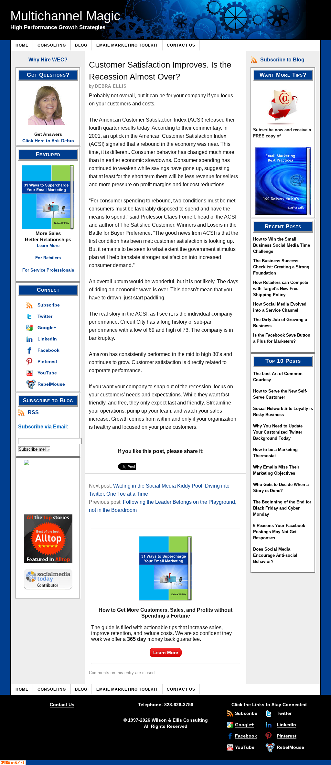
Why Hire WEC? (48, 59)
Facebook (48, 350)
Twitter (44, 316)
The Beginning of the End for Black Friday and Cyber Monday (282, 508)
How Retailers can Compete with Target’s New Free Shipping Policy (280, 288)
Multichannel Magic (65, 16)
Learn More (48, 245)
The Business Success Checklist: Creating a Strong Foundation (281, 266)
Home (22, 45)
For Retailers (48, 257)
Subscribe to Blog (282, 59)
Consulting (51, 45)
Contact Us (181, 45)
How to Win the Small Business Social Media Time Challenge (281, 245)
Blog (81, 45)
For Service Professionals (48, 270)
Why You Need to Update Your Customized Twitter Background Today (278, 432)
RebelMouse (51, 384)
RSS (33, 412)
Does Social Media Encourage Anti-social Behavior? (275, 555)
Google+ (46, 327)
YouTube (47, 372)
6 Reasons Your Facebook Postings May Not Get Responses (279, 531)
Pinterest (47, 361)
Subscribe (48, 304)
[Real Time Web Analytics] (165, 762)
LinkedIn (47, 338)
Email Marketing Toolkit (127, 45)
